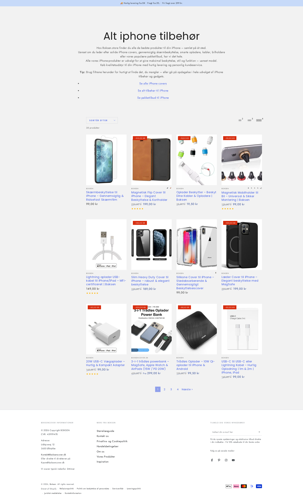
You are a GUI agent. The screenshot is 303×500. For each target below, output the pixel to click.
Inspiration (103, 461)
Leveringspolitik (134, 488)
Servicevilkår (118, 488)
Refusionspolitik (67, 488)
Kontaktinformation (73, 493)
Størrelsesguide (105, 431)
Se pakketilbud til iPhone (153, 98)
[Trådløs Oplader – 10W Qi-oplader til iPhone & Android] (196, 329)
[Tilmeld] (260, 431)
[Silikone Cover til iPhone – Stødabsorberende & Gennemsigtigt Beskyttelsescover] (196, 244)
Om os (100, 451)
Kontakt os (103, 436)
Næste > (187, 389)
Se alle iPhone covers (153, 83)
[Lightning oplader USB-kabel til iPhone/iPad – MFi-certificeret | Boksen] (106, 244)
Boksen (53, 484)
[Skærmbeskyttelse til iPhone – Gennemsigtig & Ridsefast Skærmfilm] (106, 160)
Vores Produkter (106, 456)
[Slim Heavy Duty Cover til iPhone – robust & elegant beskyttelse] (151, 244)
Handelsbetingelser (108, 446)
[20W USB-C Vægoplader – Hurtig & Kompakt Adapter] (106, 329)
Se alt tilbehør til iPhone (153, 91)
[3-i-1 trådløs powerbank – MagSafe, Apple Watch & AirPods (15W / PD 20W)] (151, 329)
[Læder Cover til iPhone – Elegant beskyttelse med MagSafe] (242, 244)
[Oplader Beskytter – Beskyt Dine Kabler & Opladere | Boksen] (196, 160)
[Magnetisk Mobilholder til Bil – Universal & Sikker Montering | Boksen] (242, 160)
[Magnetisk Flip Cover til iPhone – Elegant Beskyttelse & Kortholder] (151, 160)
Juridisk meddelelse (53, 493)
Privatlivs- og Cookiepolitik (112, 441)
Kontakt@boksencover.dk (53, 454)
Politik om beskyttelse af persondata (93, 488)
